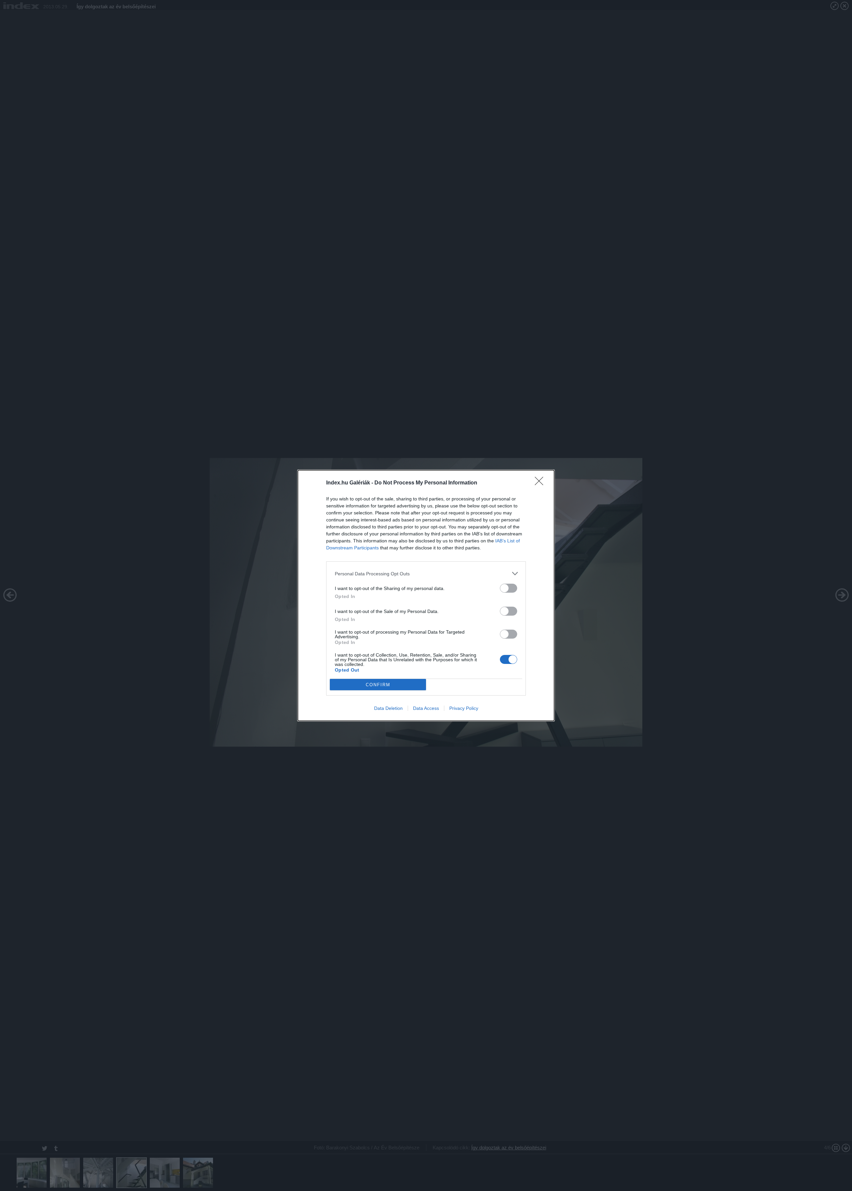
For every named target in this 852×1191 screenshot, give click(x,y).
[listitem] (426, 573)
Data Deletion (388, 708)
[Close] (541, 483)
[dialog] (426, 595)
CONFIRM (378, 684)
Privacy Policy (463, 708)
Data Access (426, 708)
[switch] (508, 588)
